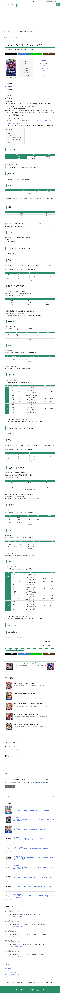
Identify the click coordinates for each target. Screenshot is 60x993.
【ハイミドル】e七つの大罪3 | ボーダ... (15, 926)
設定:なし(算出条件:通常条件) (14, 137)
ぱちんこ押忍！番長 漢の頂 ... (11, 941)
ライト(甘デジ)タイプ (44, 68)
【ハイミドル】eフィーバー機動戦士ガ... (15, 956)
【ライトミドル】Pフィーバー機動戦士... (15, 916)
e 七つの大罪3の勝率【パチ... (11, 921)
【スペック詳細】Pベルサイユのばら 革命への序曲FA (28, 704)
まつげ (52, 645)
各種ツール (10, 142)
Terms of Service (42, 782)
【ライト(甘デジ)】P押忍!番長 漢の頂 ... (15, 946)
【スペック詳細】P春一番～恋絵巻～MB (24, 693)
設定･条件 (10, 133)
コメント (7, 759)
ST (6, 86)
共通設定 (9, 135)
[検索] (55, 1)
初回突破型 (13, 86)
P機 (44, 67)
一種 (44, 70)
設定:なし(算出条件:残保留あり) (15, 139)
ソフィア (44, 60)
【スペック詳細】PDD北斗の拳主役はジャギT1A (26, 714)
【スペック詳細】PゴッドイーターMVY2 (24, 683)
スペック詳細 (14, 37)
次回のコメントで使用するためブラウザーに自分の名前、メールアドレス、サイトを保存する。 (29, 779)
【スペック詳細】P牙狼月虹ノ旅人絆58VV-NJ (26, 724)
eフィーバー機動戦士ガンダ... (11, 951)
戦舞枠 (44, 65)
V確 (8, 86)
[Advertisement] (30, 19)
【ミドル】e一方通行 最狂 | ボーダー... (14, 936)
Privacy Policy (33, 782)
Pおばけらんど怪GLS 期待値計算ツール (15, 637)
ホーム (6, 37)
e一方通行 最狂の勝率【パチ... (11, 931)
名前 (6, 773)
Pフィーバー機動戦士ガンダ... (11, 911)
